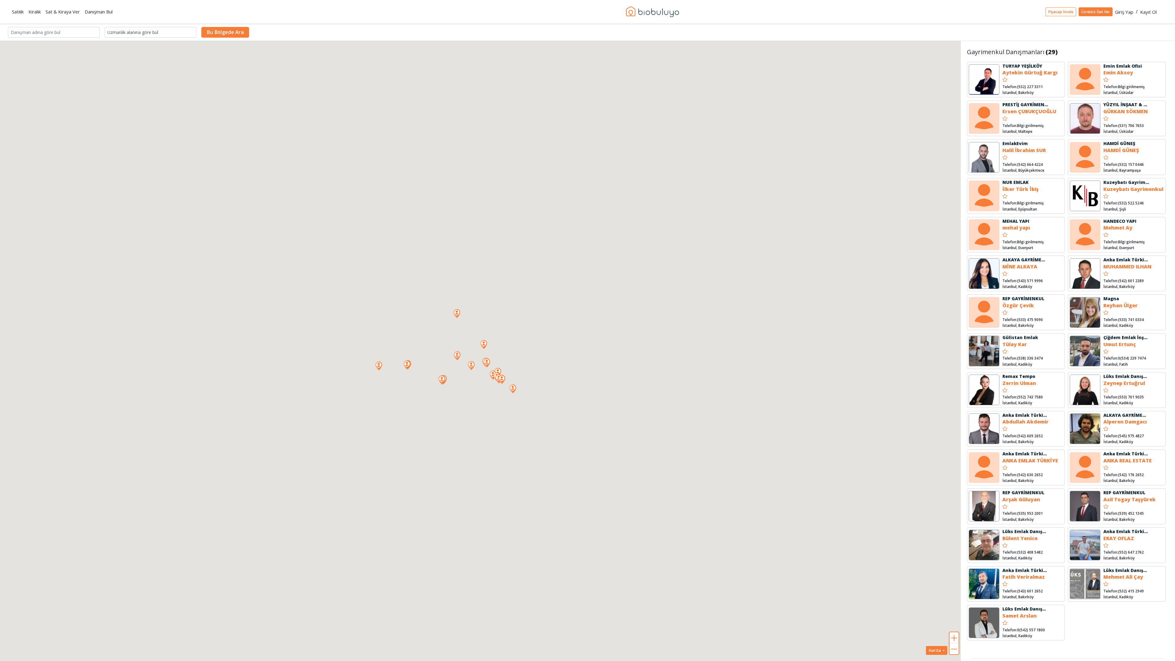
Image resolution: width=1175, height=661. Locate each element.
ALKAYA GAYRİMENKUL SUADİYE (1038, 260)
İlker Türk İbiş (1020, 189)
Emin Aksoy (1118, 72)
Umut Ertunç (1119, 344)
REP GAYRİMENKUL (1023, 298)
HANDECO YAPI (1119, 221)
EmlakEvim (1015, 143)
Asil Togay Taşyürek (1129, 499)
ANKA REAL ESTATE (1127, 460)
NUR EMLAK (1015, 182)
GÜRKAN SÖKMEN (1125, 111)
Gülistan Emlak (1020, 337)
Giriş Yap (1124, 12)
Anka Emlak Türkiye (1126, 260)
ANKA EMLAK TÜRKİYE (1030, 460)
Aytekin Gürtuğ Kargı (1030, 72)
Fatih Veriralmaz (1023, 576)
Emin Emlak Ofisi (1122, 66)
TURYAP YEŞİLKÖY (1022, 66)
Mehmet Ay (1117, 227)
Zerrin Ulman (1019, 383)
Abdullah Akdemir (1025, 421)
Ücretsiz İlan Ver (1095, 11)
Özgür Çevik (1018, 305)
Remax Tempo (1018, 376)
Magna (1111, 298)
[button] (486, 363)
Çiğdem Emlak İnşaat (1127, 337)
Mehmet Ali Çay (1123, 576)
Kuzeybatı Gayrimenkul (1130, 182)
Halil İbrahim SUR (1024, 150)
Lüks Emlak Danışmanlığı (1132, 376)
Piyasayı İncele (1060, 11)
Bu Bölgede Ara (225, 32)
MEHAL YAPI (1015, 221)
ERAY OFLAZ (1118, 538)
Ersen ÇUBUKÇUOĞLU (1029, 111)
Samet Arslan (1019, 615)
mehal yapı (1016, 227)
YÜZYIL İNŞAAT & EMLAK (1131, 104)
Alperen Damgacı (1125, 421)
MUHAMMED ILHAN (1127, 266)
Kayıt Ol (1148, 12)
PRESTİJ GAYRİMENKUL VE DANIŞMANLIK (1047, 104)
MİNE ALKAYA (1019, 266)
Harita (935, 650)
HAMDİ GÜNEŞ (1119, 143)
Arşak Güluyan (1021, 499)
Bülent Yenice (1020, 538)
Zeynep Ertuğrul (1124, 383)
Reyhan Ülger (1120, 305)
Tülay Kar (1014, 344)
